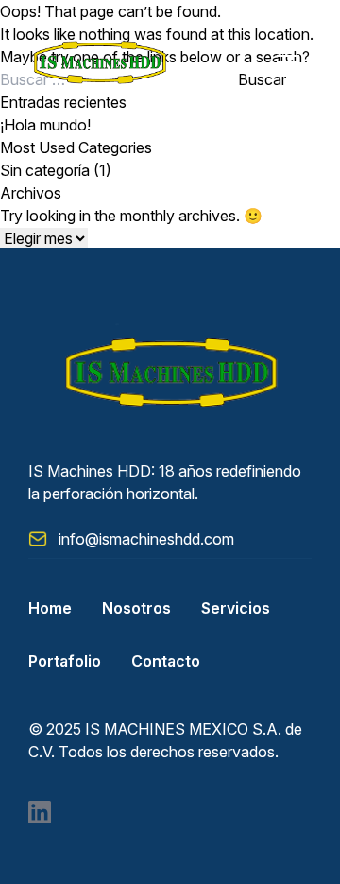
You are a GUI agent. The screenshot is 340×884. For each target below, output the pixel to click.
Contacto (165, 660)
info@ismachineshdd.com (146, 538)
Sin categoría (45, 170)
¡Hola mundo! (45, 124)
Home (50, 607)
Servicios (235, 607)
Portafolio (64, 660)
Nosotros (136, 607)
